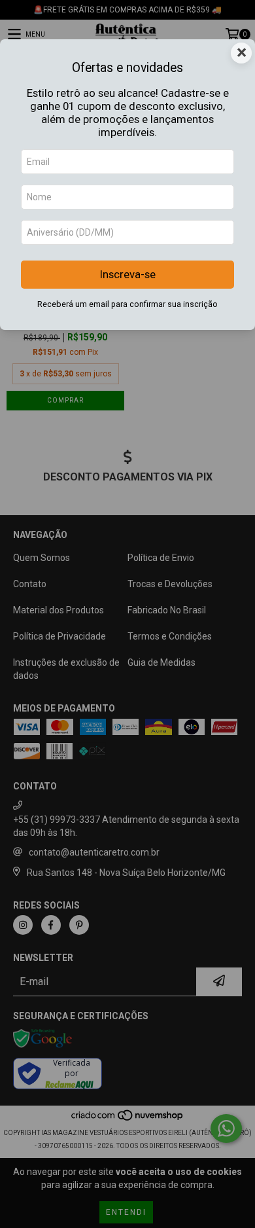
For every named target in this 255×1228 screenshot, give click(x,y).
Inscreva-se (128, 274)
